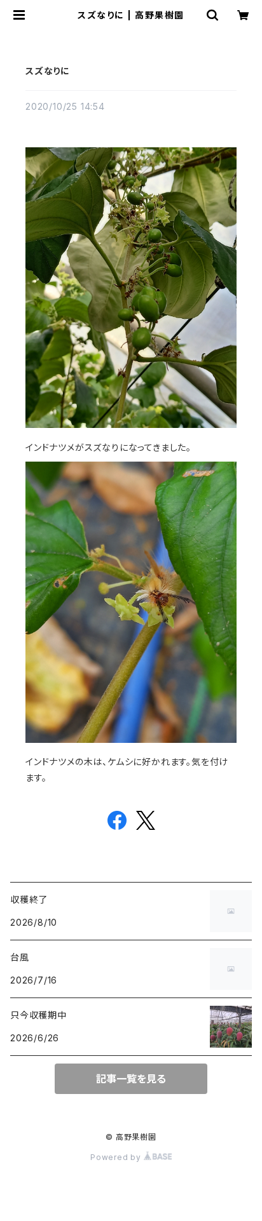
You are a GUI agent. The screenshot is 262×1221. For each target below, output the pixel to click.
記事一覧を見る (131, 1078)
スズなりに (47, 70)
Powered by (117, 1157)
